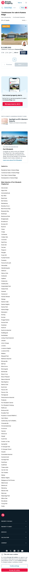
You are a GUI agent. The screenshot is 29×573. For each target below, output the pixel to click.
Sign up (20, 2)
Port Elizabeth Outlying (7, 405)
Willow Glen (4, 498)
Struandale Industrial (6, 454)
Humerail (3, 291)
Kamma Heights (5, 304)
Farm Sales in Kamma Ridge (8, 175)
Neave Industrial (5, 379)
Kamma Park (4, 307)
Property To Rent (6, 526)
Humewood (4, 294)
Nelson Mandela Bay (6, 17)
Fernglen (3, 252)
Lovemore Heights (6, 348)
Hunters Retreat (5, 296)
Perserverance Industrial (7, 397)
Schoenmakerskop (6, 426)
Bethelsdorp (4, 203)
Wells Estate (4, 483)
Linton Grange (5, 343)
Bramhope (4, 213)
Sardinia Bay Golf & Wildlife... (9, 420)
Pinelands (3, 400)
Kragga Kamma (5, 320)
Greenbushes (4, 283)
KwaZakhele (4, 335)
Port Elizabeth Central (7, 402)
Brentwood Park (5, 216)
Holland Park (4, 288)
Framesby (3, 260)
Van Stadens (4, 472)
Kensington (4, 312)
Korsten (3, 317)
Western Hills (4, 490)
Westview (3, 493)
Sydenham (4, 464)
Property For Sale (6, 521)
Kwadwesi (4, 325)
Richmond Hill (4, 410)
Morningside (4, 369)
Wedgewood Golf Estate (8, 480)
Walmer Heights (5, 477)
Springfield (4, 444)
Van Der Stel (4, 470)
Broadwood (4, 221)
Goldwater (4, 276)
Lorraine (3, 345)
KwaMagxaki (4, 332)
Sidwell (3, 436)
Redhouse (4, 407)
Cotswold (3, 239)
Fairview (3, 247)
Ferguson (3, 250)
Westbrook (4, 485)
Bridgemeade (4, 219)
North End (4, 387)
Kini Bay (3, 314)
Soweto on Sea (5, 441)
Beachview (4, 198)
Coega (3, 232)
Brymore (3, 226)
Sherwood (4, 433)
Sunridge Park (5, 459)
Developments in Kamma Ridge (9, 178)
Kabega (3, 299)
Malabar (3, 353)
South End (4, 438)
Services (3, 532)
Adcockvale (4, 188)
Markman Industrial (6, 358)
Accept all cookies (14, 570)
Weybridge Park (5, 495)
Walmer (3, 475)
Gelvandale (4, 265)
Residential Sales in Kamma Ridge (10, 170)
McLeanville (4, 361)
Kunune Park (4, 322)
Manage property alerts (12, 104)
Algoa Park (4, 190)
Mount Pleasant (5, 376)
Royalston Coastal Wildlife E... (9, 415)
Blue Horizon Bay (5, 208)
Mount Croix (4, 374)
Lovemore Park (5, 351)
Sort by (23, 20)
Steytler (3, 452)
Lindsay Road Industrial (7, 338)
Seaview (3, 431)
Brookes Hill (4, 224)
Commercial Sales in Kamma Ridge (10, 172)
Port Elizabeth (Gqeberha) (19, 17)
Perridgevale (4, 395)
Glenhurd (3, 270)
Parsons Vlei (4, 392)
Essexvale (4, 244)
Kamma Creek (4, 301)
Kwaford (3, 327)
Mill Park (3, 363)
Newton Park (4, 384)
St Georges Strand (6, 449)
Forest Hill (4, 255)
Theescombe (4, 467)
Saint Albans (4, 418)
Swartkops (4, 462)
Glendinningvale (5, 268)
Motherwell (4, 371)
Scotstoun (4, 428)
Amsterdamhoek (5, 193)
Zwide (3, 506)
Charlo (3, 229)
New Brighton (5, 382)
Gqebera (3, 278)
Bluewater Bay (5, 211)
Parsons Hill (4, 389)
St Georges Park (5, 446)
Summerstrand (5, 457)
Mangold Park (5, 356)
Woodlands (4, 501)
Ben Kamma (4, 200)
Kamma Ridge (4, 309)
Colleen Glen (4, 237)
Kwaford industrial (6, 330)
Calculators (5, 537)
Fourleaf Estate (5, 257)
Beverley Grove (5, 206)
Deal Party (4, 242)
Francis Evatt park (6, 263)
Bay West (3, 195)
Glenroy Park (4, 273)
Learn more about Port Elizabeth (12, 160)
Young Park (4, 503)
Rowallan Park (5, 413)
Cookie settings (14, 566)
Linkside (3, 340)
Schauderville (4, 423)
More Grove (4, 366)
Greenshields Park (6, 286)
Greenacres (4, 281)
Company (4, 543)
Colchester (4, 234)
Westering (4, 488)
